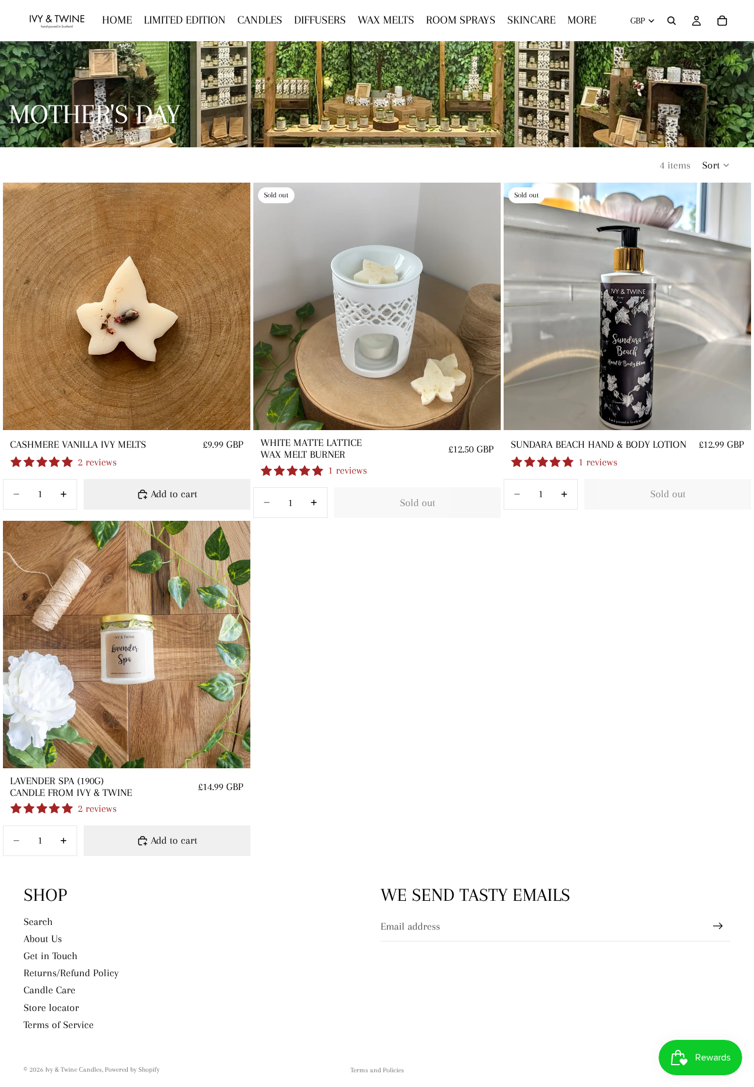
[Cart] (722, 21)
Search (38, 921)
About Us (43, 938)
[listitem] (581, 20)
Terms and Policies (377, 1070)
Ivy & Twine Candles (73, 1069)
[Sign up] (718, 926)
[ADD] (232, 412)
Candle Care (49, 990)
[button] (716, 165)
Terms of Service (59, 1024)
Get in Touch (51, 956)
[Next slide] (232, 306)
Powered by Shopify (132, 1069)
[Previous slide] (20, 306)
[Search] (671, 21)
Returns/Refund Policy (71, 973)
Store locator (51, 1007)
